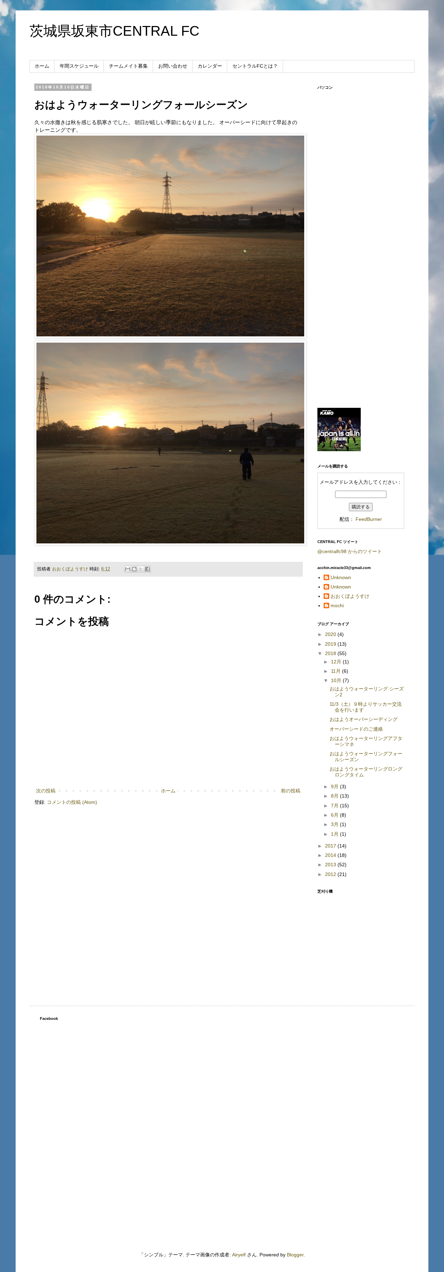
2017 (331, 846)
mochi (337, 605)
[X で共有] (140, 569)
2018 (331, 653)
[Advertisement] (360, 293)
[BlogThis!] (134, 569)
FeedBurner (369, 519)
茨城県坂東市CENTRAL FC (114, 30)
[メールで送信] (127, 569)
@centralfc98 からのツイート (349, 551)
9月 (335, 786)
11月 (336, 671)
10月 (337, 680)
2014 (331, 855)
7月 (335, 805)
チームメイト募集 (128, 66)
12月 (337, 661)
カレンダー (210, 66)
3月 (335, 824)
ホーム (42, 66)
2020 (331, 634)
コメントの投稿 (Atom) (72, 802)
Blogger (295, 1254)
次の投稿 (46, 790)
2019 (331, 644)
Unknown (341, 577)
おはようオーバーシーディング (364, 719)
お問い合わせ (172, 66)
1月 (335, 834)
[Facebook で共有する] (147, 569)
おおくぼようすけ (350, 596)
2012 (331, 874)
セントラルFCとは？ (255, 66)
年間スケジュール (79, 66)
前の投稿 (290, 790)
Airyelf (239, 1254)
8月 (335, 796)
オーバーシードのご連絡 (356, 729)
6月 (335, 815)
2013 (331, 864)
